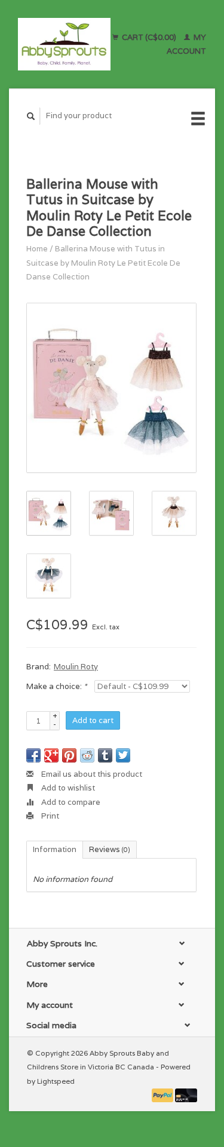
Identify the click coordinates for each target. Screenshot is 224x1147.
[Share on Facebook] (33, 755)
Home (37, 249)
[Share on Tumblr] (105, 755)
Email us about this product (90, 774)
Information (54, 849)
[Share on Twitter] (123, 755)
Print (49, 816)
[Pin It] (69, 755)
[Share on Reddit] (87, 755)
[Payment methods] (164, 1095)
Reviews (109, 849)
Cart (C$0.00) (149, 37)
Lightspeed (56, 1081)
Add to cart (92, 720)
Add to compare (69, 802)
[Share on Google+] (51, 755)
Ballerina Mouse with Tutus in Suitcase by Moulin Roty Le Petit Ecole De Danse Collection (103, 263)
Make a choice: (56, 686)
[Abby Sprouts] (64, 44)
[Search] (31, 116)
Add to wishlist (67, 788)
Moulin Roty (76, 667)
